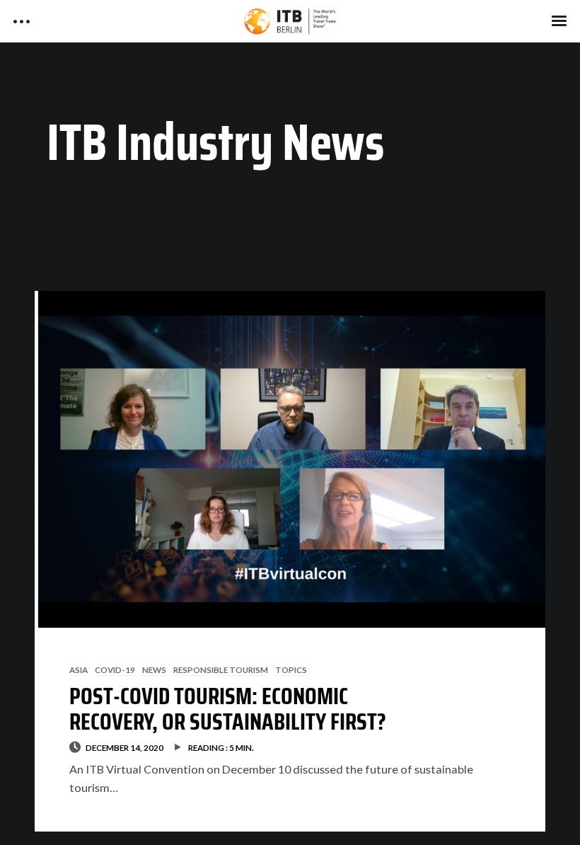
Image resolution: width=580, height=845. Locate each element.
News (154, 669)
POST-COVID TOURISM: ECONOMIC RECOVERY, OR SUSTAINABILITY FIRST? (227, 709)
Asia (78, 669)
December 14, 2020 (124, 747)
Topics (291, 669)
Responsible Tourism (220, 669)
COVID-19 (115, 669)
